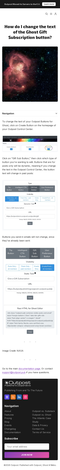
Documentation (12, 432)
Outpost (15, 465)
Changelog (10, 428)
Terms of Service (41, 432)
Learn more (49, 4)
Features (9, 414)
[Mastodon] (6, 397)
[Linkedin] (19, 397)
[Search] (46, 14)
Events (8, 425)
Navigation (8, 113)
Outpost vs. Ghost (41, 414)
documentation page (29, 368)
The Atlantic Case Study (41, 420)
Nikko (53, 465)
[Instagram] (25, 397)
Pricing (8, 418)
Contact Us (38, 428)
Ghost (45, 465)
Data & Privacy (40, 425)
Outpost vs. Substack (43, 411)
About (7, 411)
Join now (26, 455)
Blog (6, 421)
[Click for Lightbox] (30, 143)
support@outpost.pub (14, 372)
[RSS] (13, 397)
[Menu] (51, 14)
